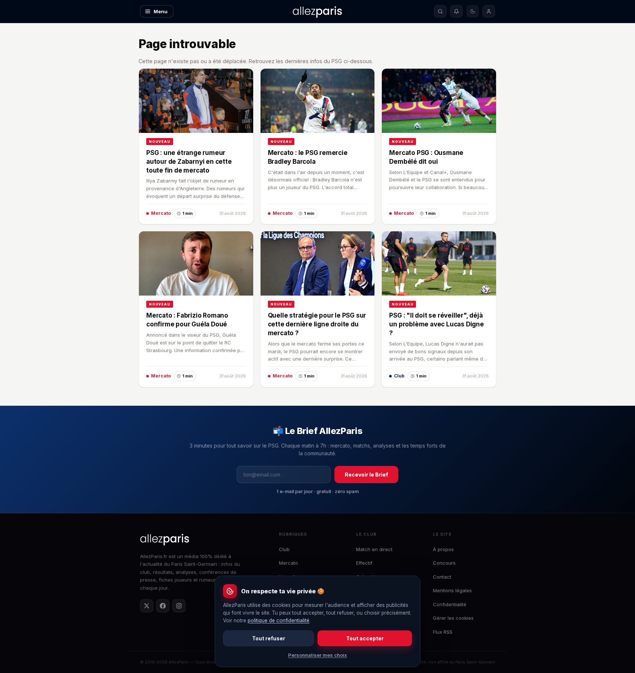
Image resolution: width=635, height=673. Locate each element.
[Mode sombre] (472, 11)
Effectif (364, 563)
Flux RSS (442, 632)
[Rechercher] (440, 11)
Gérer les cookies (453, 618)
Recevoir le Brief (366, 474)
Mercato (288, 563)
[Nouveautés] (456, 11)
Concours (444, 563)
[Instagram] (179, 605)
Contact (442, 577)
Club (284, 549)
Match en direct (374, 549)
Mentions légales (452, 590)
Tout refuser (268, 638)
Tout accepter (365, 638)
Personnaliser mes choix (317, 655)
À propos (443, 549)
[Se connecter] (488, 11)
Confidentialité (449, 604)
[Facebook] (162, 605)
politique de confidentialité (278, 620)
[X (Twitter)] (146, 605)
